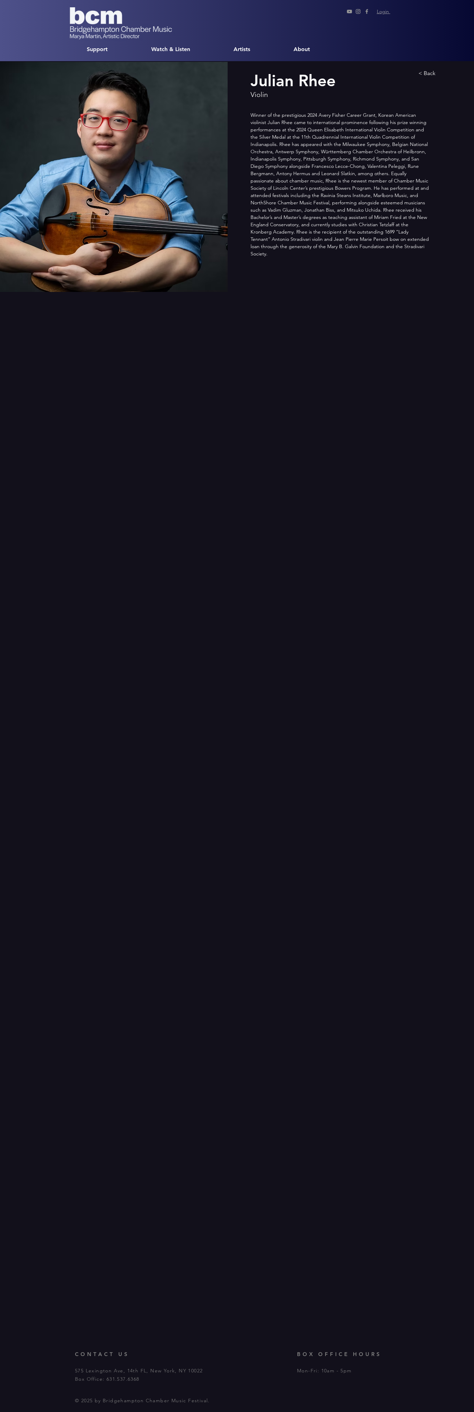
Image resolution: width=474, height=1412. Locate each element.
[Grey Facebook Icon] (367, 11)
